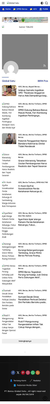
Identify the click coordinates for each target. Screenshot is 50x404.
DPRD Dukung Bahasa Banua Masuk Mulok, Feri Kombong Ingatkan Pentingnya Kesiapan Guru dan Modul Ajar (32, 115)
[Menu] (4, 3)
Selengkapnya (25, 341)
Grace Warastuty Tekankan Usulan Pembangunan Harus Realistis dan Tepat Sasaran (32, 163)
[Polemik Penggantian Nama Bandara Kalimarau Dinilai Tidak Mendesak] (9, 141)
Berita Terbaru (35, 104)
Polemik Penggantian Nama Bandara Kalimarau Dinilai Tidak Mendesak (32, 143)
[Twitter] (18, 372)
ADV (20, 86)
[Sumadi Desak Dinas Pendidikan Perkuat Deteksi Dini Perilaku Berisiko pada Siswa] (9, 299)
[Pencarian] (46, 3)
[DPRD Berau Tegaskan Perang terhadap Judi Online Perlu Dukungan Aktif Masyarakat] (9, 274)
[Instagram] (28, 372)
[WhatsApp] (33, 372)
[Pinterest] (23, 372)
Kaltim (28, 216)
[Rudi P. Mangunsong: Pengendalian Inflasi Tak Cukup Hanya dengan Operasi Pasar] (9, 324)
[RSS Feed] (44, 65)
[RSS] (38, 372)
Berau (25, 86)
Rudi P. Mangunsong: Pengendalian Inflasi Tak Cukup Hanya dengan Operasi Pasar (30, 325)
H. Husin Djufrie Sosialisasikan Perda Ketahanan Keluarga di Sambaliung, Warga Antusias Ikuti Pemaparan (33, 191)
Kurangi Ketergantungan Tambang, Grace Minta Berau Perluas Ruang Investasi (31, 254)
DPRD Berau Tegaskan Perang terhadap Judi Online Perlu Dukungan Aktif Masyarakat (33, 276)
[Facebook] (13, 372)
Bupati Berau (34, 86)
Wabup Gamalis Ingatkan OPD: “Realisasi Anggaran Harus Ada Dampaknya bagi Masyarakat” (32, 94)
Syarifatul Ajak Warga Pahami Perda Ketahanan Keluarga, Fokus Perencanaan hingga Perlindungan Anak (31, 225)
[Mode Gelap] (42, 3)
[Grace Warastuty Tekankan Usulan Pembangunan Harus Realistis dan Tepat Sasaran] (9, 165)
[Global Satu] (12, 3)
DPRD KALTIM (42, 182)
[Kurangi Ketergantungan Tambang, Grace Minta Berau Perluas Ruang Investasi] (9, 251)
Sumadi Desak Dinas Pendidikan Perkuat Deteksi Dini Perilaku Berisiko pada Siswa (32, 300)
